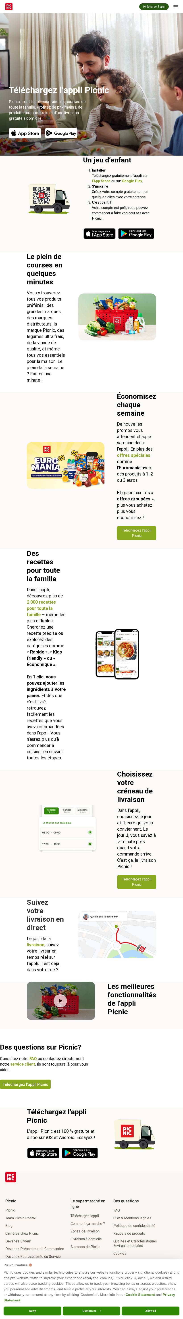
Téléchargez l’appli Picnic (25, 1084)
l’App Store (101, 181)
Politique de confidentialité (134, 1226)
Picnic (10, 1210)
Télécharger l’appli (85, 1216)
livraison (35, 944)
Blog (8, 1226)
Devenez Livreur (18, 1241)
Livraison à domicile (86, 1239)
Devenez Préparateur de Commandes (34, 1249)
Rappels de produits (129, 1233)
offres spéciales (133, 455)
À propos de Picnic (85, 1247)
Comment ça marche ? (88, 1224)
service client (22, 1064)
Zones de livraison (85, 1231)
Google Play (132, 181)
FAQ (33, 1058)
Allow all (150, 1310)
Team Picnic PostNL (21, 1218)
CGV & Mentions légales (132, 1218)
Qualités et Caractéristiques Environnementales (135, 1243)
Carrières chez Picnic (22, 1233)
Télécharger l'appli (154, 6)
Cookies (119, 1253)
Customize (89, 1310)
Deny (32, 1310)
